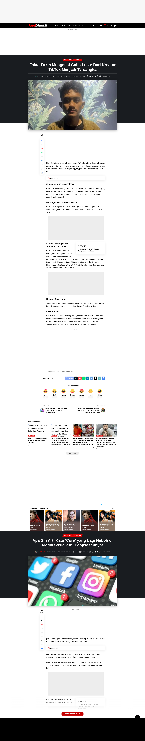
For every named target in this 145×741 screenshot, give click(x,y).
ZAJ (40, 76)
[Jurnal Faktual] (37, 25)
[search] (107, 25)
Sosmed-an (77, 60)
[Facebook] (94, 25)
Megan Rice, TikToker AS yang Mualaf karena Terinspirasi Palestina (37, 440)
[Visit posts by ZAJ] (36, 76)
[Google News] (101, 25)
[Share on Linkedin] (42, 157)
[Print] (42, 173)
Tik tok (72, 371)
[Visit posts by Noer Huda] (36, 552)
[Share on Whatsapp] (92, 76)
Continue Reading (72, 714)
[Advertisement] (72, 11)
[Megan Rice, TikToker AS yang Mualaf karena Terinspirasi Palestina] (38, 430)
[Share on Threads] (97, 76)
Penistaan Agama (65, 371)
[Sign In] (90, 25)
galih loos (56, 371)
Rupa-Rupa (67, 60)
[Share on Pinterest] (90, 76)
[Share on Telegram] (95, 76)
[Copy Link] (100, 76)
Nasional (54, 435)
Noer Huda (42, 551)
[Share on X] (42, 144)
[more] (82, 25)
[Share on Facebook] (87, 76)
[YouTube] (98, 25)
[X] (96, 25)
